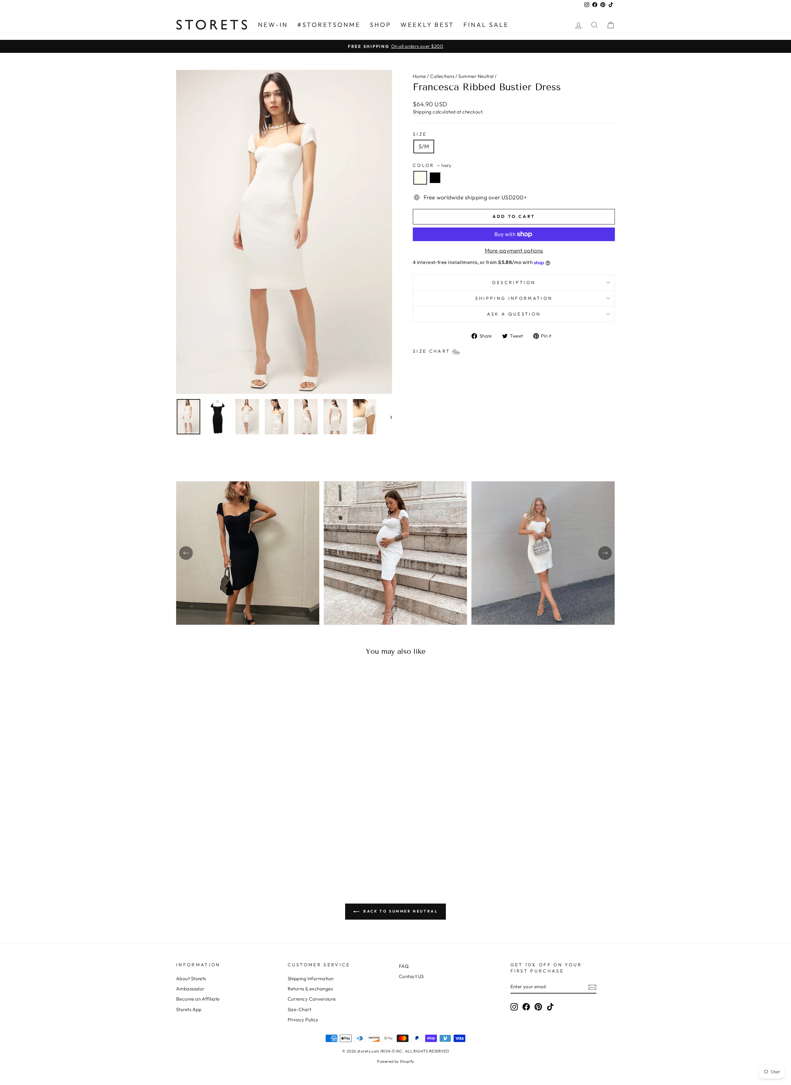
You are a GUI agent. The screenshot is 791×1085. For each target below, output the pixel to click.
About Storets (191, 978)
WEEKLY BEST (427, 24)
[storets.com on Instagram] (514, 1006)
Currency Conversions (312, 999)
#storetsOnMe (329, 24)
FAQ (403, 966)
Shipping (422, 112)
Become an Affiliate (198, 999)
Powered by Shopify (395, 1061)
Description (514, 282)
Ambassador (190, 989)
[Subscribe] (592, 987)
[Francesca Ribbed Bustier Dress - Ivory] (224, 851)
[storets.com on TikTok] (550, 1006)
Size (420, 134)
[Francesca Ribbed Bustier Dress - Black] (232, 851)
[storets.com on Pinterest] (538, 1006)
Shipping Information (311, 978)
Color (432, 165)
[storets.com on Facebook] (526, 1006)
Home (419, 76)
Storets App (189, 1009)
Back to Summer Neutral (400, 911)
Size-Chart (299, 1009)
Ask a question (514, 314)
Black (435, 178)
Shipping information (513, 298)
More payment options (514, 250)
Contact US (411, 976)
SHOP (380, 24)
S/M (424, 146)
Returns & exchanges (310, 989)
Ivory (420, 178)
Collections (442, 76)
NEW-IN (273, 24)
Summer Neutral (475, 76)
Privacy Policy (303, 1020)
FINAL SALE (486, 24)
